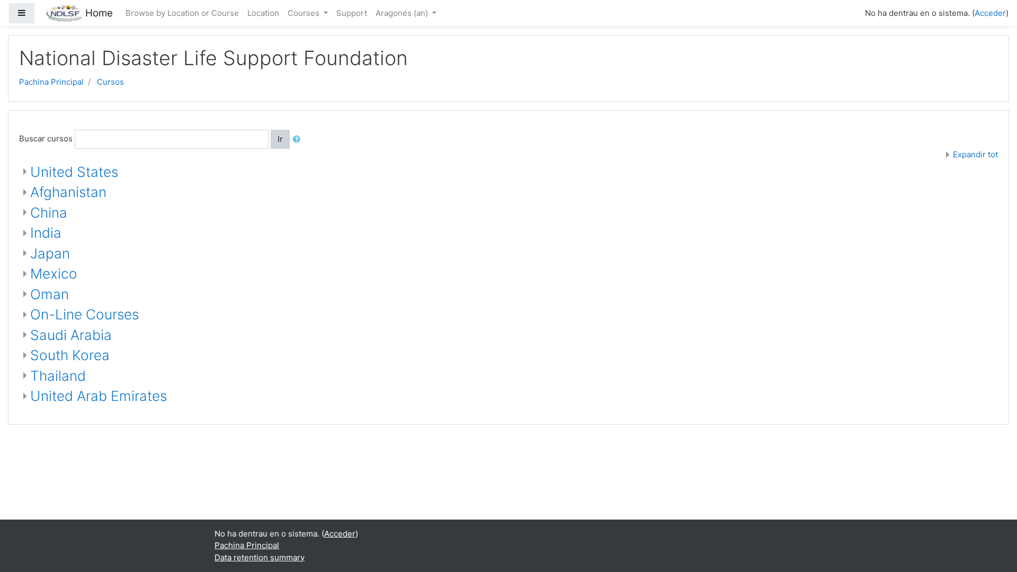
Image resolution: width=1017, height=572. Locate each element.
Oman (49, 294)
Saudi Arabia (71, 335)
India (45, 233)
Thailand (58, 376)
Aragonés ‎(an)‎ (403, 13)
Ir (280, 139)
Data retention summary (260, 557)
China (48, 212)
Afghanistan (68, 192)
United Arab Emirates (98, 396)
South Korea (70, 355)
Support (351, 13)
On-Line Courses (84, 314)
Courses (305, 13)
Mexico (53, 273)
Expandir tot (975, 154)
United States (74, 172)
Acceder (990, 13)
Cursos (110, 82)
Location (263, 13)
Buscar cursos (46, 138)
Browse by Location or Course (182, 13)
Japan (50, 253)
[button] (299, 139)
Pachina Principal (51, 82)
